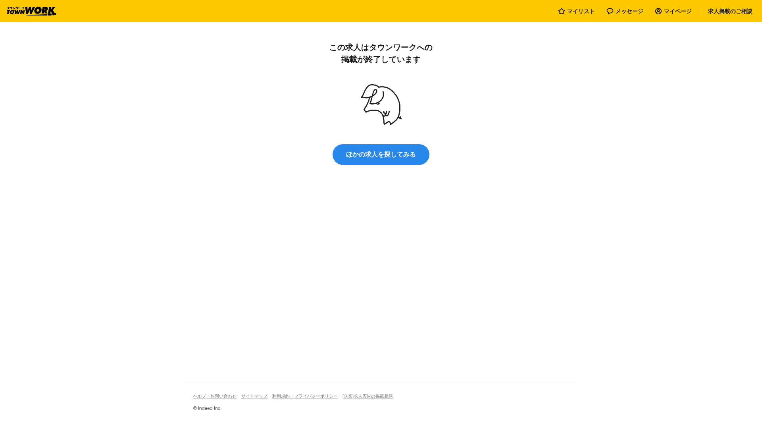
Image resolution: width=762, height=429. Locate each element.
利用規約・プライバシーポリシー (305, 396)
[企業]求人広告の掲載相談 (368, 396)
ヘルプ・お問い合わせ (215, 396)
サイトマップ (254, 396)
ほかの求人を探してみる (381, 154)
